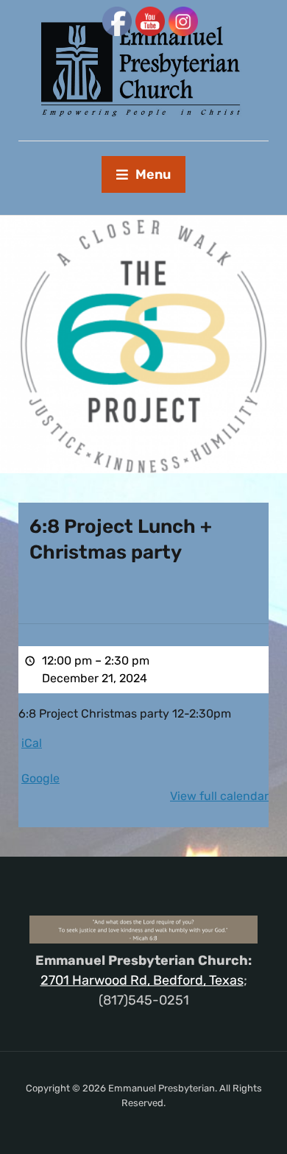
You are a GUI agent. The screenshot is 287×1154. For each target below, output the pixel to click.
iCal (31, 743)
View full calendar (219, 796)
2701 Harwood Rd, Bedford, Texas (142, 980)
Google (40, 778)
